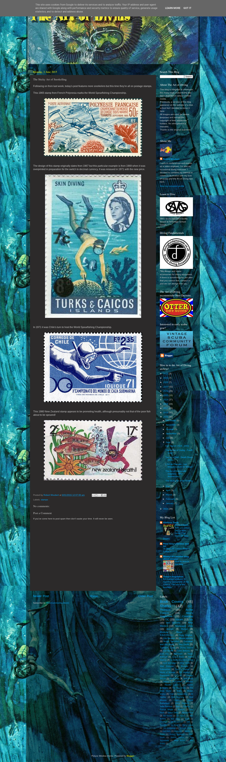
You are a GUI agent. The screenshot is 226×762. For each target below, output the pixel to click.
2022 (166, 386)
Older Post (145, 596)
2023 (166, 382)
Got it (187, 8)
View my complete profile (172, 186)
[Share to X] (99, 495)
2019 (166, 399)
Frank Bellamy (183, 651)
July (168, 438)
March (169, 494)
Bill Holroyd (184, 672)
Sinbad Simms (177, 737)
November (171, 425)
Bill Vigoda (181, 716)
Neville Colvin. (172, 685)
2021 (166, 391)
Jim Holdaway (169, 728)
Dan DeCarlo (173, 622)
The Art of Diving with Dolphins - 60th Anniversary (175, 474)
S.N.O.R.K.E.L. (167, 635)
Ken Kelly (167, 731)
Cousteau (187, 616)
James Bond (178, 657)
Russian (184, 666)
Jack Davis (188, 678)
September (171, 433)
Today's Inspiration (173, 576)
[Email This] (93, 495)
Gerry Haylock (182, 703)
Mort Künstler (167, 666)
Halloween (178, 654)
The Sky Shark (179, 688)
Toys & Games (182, 669)
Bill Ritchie (167, 716)
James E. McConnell (172, 681)
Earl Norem (168, 651)
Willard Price (187, 712)
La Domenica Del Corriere (181, 660)
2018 (166, 404)
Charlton (163, 722)
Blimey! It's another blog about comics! (176, 557)
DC (167, 619)
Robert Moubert (171, 159)
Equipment (164, 675)
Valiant (179, 619)
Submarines (165, 669)
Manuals (177, 731)
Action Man (182, 694)
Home (94, 596)
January (170, 503)
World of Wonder (167, 672)
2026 (166, 373)
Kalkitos (189, 681)
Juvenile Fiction (186, 728)
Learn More (172, 8)
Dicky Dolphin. (186, 635)
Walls (179, 691)
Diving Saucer (186, 647)
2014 (166, 509)
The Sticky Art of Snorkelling (179, 480)
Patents (186, 706)
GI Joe (177, 675)
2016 (166, 412)
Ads (191, 619)
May (168, 486)
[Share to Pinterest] (105, 495)
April (168, 490)
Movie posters (186, 638)
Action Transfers (171, 641)
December (171, 420)
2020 (166, 395)
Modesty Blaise (171, 632)
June (168, 442)
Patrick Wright (166, 709)
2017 (166, 408)
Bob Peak (175, 719)
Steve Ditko (173, 712)
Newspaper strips (184, 626)
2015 (166, 417)
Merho (187, 731)
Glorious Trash (171, 522)
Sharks (165, 606)
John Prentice (166, 706)
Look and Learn (169, 663)
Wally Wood (179, 740)
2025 (166, 378)
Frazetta (163, 725)
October (170, 429)
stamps (44, 499)
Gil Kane (174, 725)
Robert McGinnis (177, 734)
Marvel (184, 629)
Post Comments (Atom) (57, 603)
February (170, 499)
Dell (188, 722)
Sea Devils (184, 644)
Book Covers (171, 602)
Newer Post (41, 596)
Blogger (130, 756)
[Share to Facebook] (102, 495)
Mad (178, 706)
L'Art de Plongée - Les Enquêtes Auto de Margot (178, 465)
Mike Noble (185, 663)
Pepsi (162, 734)
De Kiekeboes (177, 722)
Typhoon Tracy (167, 647)
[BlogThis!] (96, 495)
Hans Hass (174, 678)
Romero (181, 709)
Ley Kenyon (169, 638)
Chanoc (177, 700)
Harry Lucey (187, 725)
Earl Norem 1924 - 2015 (177, 446)
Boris (187, 719)
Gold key (164, 654)
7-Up (171, 694)
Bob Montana (177, 697)
